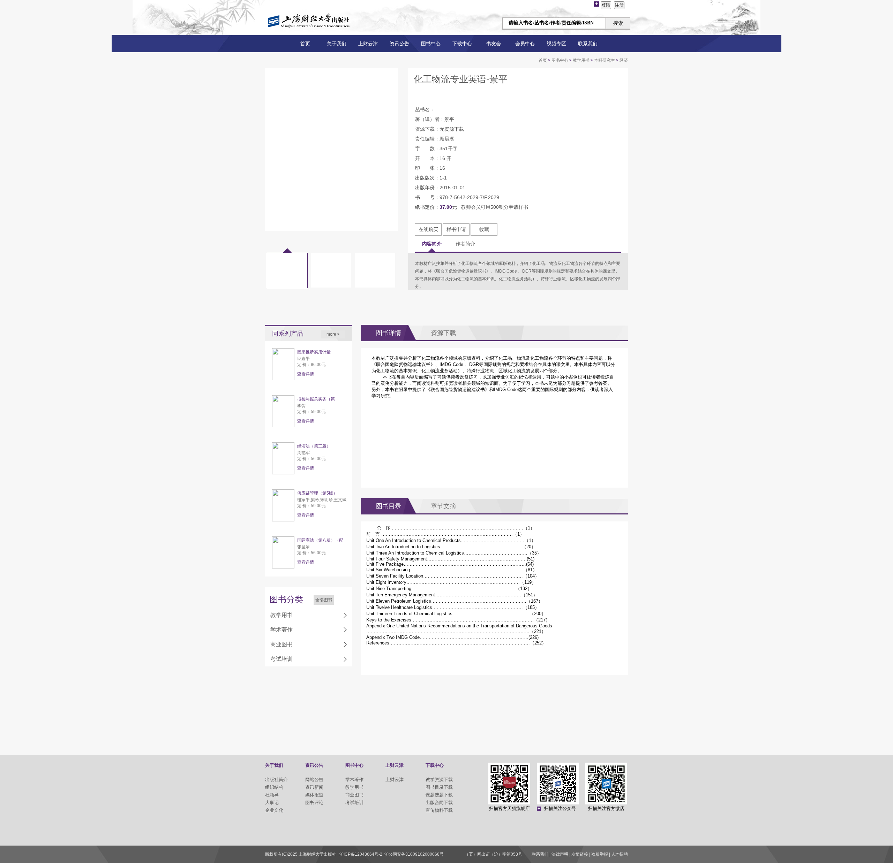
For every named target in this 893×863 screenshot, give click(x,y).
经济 (624, 60)
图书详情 (388, 332)
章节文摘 (443, 506)
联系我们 (588, 43)
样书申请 (456, 229)
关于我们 (336, 43)
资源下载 (443, 332)
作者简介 (465, 243)
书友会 (493, 43)
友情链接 (579, 854)
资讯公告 (399, 43)
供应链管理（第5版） (317, 493)
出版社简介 (276, 779)
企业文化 (274, 810)
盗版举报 (599, 854)
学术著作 (281, 630)
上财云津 (368, 43)
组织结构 (274, 787)
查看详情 (305, 374)
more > (333, 334)
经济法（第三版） (314, 446)
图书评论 (314, 802)
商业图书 (281, 644)
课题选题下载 (439, 794)
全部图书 (323, 599)
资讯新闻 (314, 787)
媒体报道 (314, 794)
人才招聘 (619, 854)
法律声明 (559, 854)
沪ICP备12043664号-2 (360, 854)
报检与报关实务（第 (316, 399)
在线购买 (428, 229)
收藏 (484, 229)
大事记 (272, 802)
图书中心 (431, 43)
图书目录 (388, 506)
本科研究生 (604, 60)
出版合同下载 (439, 802)
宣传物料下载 (439, 810)
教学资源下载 (439, 779)
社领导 (272, 794)
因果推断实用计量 (314, 352)
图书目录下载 (439, 787)
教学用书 (581, 60)
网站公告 (314, 779)
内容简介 (432, 243)
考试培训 (281, 659)
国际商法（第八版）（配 (320, 540)
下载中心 (462, 43)
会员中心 (525, 43)
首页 (305, 43)
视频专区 (556, 43)
